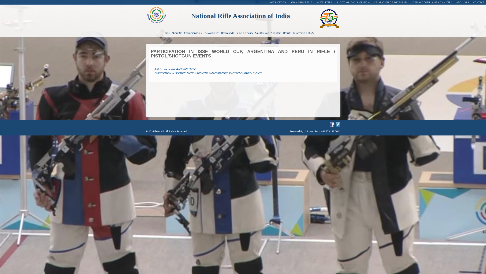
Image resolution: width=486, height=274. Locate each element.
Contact (478, 2)
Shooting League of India (354, 2)
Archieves (462, 2)
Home (166, 33)
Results (287, 33)
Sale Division (262, 33)
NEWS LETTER (325, 2)
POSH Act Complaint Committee (432, 2)
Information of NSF (304, 33)
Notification (278, 2)
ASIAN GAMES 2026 (301, 2)
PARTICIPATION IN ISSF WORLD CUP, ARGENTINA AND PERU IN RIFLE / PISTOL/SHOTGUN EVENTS (208, 73)
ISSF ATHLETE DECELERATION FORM (175, 69)
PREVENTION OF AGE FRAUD (391, 2)
